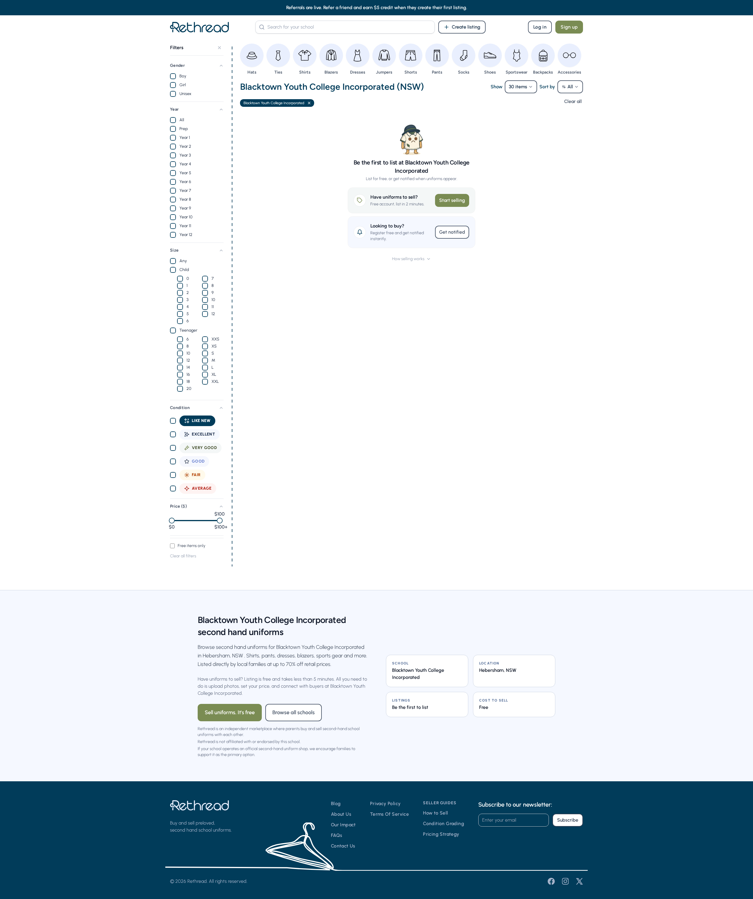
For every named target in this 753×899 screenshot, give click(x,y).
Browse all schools (293, 712)
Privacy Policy (385, 803)
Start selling (452, 200)
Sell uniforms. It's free (230, 712)
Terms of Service (389, 814)
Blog (336, 803)
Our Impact (343, 824)
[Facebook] (551, 881)
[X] (579, 881)
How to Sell (435, 813)
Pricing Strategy (441, 834)
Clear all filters (183, 556)
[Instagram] (565, 881)
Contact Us (343, 846)
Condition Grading (443, 823)
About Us (341, 814)
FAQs (336, 835)
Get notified (452, 232)
